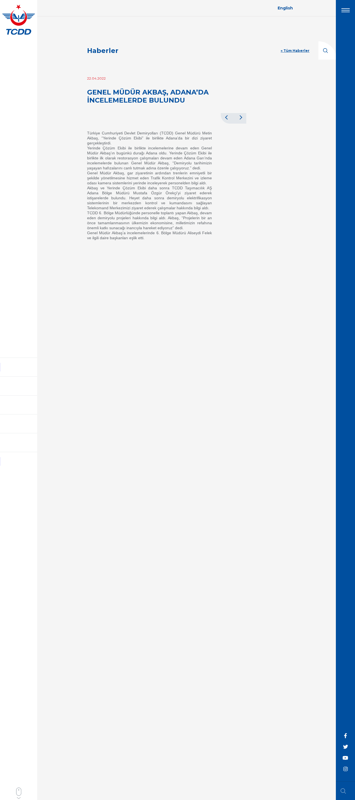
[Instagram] (345, 769)
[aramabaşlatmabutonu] (345, 791)
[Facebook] (345, 736)
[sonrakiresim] (240, 117)
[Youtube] (345, 758)
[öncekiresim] (227, 117)
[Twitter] (345, 747)
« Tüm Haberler (295, 51)
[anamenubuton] (345, 12)
